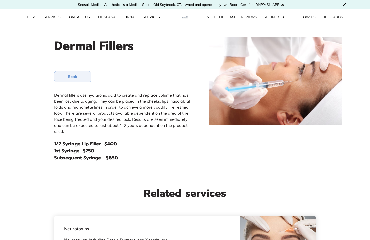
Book (72, 76)
